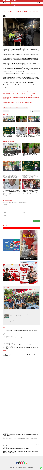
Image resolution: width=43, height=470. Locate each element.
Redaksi (26, 465)
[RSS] (26, 463)
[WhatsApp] (24, 463)
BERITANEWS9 (5, 10)
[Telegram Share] (37, 111)
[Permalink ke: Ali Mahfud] (4, 15)
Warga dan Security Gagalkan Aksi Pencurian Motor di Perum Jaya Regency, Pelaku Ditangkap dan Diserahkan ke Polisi (20, 435)
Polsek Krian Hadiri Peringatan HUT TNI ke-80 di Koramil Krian (16, 340)
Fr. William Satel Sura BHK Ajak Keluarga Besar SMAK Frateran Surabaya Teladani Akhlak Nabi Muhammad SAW (19, 100)
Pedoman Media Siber (19, 465)
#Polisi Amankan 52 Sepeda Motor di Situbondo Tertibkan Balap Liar (16, 107)
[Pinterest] (21, 463)
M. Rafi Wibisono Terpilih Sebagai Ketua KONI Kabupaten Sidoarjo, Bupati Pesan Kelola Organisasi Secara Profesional (20, 92)
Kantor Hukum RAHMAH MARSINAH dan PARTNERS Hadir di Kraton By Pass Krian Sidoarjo (21, 330)
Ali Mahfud (6, 15)
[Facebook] (17, 463)
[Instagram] (22, 463)
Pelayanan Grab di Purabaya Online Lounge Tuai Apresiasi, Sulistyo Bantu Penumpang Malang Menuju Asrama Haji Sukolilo (21, 96)
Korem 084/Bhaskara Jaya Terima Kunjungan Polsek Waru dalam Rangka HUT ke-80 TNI (21, 344)
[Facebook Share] (30, 111)
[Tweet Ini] (33, 111)
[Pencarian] (39, 3)
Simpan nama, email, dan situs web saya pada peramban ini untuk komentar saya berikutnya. (20, 218)
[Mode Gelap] (37, 3)
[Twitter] (19, 463)
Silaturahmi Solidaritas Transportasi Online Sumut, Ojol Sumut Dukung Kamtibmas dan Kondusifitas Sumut (21, 312)
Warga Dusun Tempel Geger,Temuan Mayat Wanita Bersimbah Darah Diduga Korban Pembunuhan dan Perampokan (21, 445)
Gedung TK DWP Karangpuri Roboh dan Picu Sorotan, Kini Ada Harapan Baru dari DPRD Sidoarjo (20, 93)
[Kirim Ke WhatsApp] (39, 111)
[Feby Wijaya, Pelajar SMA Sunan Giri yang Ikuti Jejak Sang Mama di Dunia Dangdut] (34, 130)
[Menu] (4, 3)
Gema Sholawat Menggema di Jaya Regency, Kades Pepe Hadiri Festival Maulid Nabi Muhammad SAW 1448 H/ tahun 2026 (24, 315)
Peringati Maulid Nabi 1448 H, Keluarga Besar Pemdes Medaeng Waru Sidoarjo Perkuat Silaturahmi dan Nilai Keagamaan (21, 98)
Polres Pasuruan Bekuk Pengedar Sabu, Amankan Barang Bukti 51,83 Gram (16, 448)
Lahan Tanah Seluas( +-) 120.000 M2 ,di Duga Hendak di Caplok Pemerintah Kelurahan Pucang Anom (22, 348)
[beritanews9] (8, 3)
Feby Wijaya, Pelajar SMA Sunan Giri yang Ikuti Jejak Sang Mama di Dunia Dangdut (17, 102)
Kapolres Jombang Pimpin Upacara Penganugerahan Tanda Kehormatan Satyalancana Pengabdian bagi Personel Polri (21, 338)
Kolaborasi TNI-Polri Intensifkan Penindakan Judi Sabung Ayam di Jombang (19, 333)
